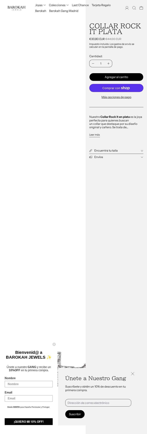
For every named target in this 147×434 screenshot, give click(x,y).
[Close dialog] (54, 344)
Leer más (94, 134)
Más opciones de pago (116, 97)
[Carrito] (141, 8)
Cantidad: (96, 56)
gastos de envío (122, 44)
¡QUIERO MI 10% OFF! (29, 421)
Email (8, 392)
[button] (134, 8)
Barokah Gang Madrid (63, 11)
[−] (93, 63)
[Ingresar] (127, 8)
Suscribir (75, 414)
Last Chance (80, 5)
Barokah (40, 11)
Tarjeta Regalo (101, 5)
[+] (108, 63)
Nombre (10, 378)
